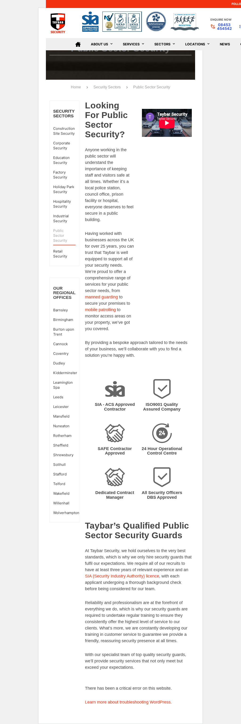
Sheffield (60, 445)
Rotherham (62, 435)
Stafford (60, 474)
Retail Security (60, 253)
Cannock (60, 344)
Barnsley (60, 310)
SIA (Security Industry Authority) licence (122, 576)
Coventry (60, 353)
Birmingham (63, 319)
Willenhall (61, 503)
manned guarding (101, 297)
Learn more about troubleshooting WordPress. (128, 702)
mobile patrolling (100, 309)
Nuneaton (61, 426)
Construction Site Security (64, 131)
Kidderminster (65, 373)
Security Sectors (107, 87)
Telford (59, 484)
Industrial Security (61, 218)
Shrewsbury (63, 455)
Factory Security (60, 174)
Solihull (59, 464)
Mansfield (61, 416)
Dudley (59, 363)
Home (76, 87)
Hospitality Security (62, 204)
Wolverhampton (66, 512)
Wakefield (61, 493)
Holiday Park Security (63, 189)
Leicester (61, 406)
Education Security (61, 160)
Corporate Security (61, 145)
